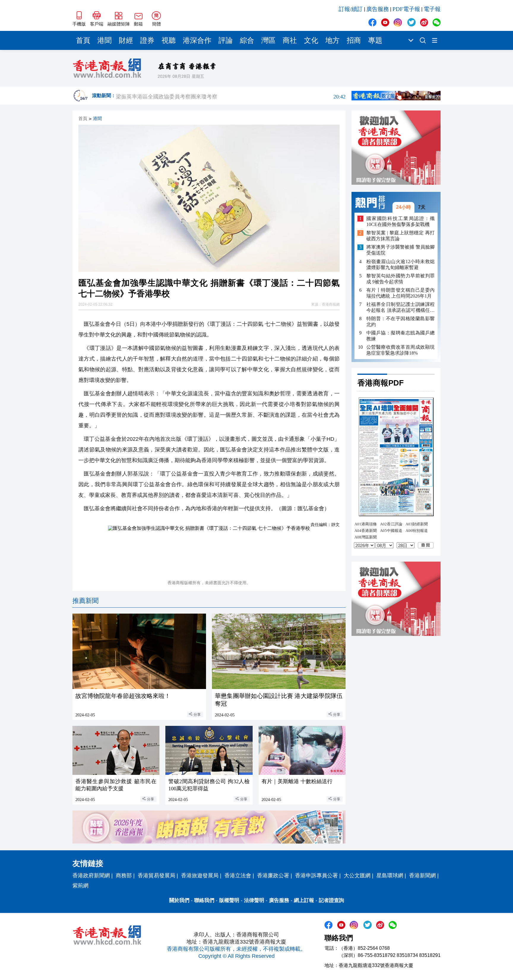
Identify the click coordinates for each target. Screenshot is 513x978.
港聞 (104, 40)
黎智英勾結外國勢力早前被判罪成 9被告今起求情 (400, 278)
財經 (126, 40)
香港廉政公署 (273, 876)
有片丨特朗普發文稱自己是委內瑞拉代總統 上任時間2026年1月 (400, 292)
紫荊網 (80, 886)
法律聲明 (254, 900)
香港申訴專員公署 (316, 876)
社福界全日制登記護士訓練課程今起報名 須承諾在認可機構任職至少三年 (400, 307)
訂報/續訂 (351, 9)
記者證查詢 (331, 900)
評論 (225, 40)
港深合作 (197, 40)
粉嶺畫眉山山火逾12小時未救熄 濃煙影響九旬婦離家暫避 (400, 264)
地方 (332, 40)
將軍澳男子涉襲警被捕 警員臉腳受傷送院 (400, 250)
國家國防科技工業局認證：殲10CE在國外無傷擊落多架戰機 (400, 221)
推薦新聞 (85, 600)
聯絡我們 (204, 900)
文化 (311, 40)
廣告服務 (377, 9)
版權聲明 (229, 900)
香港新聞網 (422, 876)
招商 (354, 40)
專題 (375, 40)
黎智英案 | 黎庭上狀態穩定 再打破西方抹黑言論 (400, 235)
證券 (147, 40)
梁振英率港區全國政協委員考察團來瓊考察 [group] (231, 96)
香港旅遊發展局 (199, 876)
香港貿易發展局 (156, 876)
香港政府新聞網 (91, 876)
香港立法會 (237, 876)
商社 (290, 40)
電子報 (432, 9)
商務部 (124, 876)
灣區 (268, 40)
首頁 (83, 40)
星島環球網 (389, 876)
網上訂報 (304, 900)
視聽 (169, 40)
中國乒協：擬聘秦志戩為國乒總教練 (400, 335)
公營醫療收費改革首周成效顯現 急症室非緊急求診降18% (400, 350)
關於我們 (179, 900)
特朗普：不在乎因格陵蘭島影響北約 (400, 321)
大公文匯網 (357, 876)
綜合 (247, 40)
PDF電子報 (406, 9)
